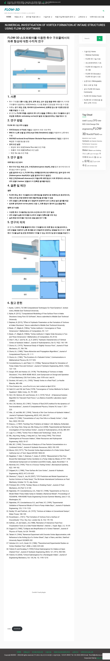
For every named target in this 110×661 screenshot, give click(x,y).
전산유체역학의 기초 (93, 63)
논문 (91, 154)
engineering (87, 129)
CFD (95, 120)
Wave (90, 150)
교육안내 (81, 17)
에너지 (91, 157)
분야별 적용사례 (32, 17)
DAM (99, 121)
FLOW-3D (11, 9)
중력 (88, 166)
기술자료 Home (90, 52)
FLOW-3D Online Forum (93, 96)
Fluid (96, 134)
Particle (94, 141)
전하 (98, 161)
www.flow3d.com (29, 386)
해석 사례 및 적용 (90, 85)
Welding (98, 150)
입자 (95, 161)
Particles (99, 141)
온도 (98, 157)
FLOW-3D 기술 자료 (93, 59)
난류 (88, 154)
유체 (87, 161)
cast (84, 120)
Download (17, 628)
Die (97, 124)
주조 (84, 165)
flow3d (89, 134)
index (9, 628)
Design (93, 124)
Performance (86, 144)
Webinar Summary (92, 55)
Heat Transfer (92, 138)
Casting (89, 121)
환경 (95, 166)
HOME (8, 17)
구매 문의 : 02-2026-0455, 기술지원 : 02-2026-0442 (24, 2)
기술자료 (46, 17)
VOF (96, 147)
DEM (88, 124)
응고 (92, 161)
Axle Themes (101, 658)
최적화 (92, 166)
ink (90, 141)
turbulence (85, 147)
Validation (91, 147)
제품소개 (17, 17)
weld (94, 150)
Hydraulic (85, 141)
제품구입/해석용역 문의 (64, 17)
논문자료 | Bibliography (93, 81)
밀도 (97, 154)
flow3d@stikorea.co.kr (53, 2)
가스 (84, 154)
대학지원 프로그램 (97, 17)
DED (84, 124)
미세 (94, 154)
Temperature (94, 144)
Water (85, 150)
